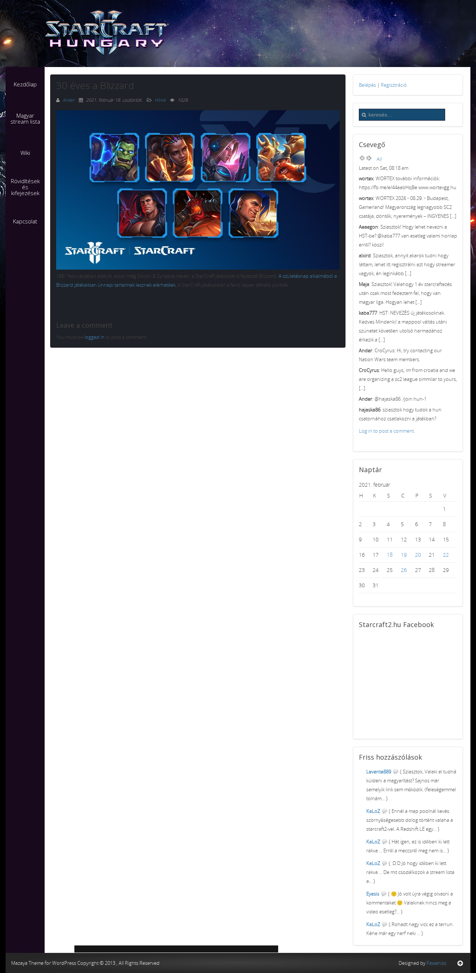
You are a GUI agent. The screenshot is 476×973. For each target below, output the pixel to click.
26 (404, 569)
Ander (69, 100)
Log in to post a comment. (387, 430)
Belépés (367, 85)
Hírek (160, 100)
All (379, 159)
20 (418, 554)
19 (404, 554)
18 (390, 554)
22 (446, 554)
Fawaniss (436, 963)
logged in (94, 337)
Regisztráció (394, 85)
